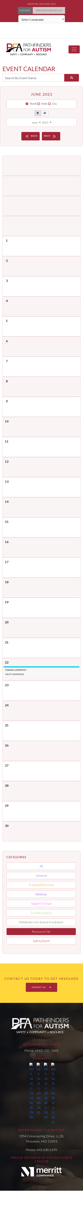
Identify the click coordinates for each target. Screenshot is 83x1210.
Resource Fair (41, 931)
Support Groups (41, 903)
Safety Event (41, 941)
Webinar (41, 894)
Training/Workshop (41, 885)
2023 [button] (45, 122)
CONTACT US (39, 987)
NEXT (50, 136)
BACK (31, 136)
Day (54, 103)
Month (33, 103)
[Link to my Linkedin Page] (39, 1088)
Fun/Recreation (41, 913)
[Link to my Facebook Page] (31, 1091)
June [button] (35, 122)
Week (44, 103)
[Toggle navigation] (74, 49)
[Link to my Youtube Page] (46, 1091)
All (41, 866)
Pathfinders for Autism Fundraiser (41, 922)
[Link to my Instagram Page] (53, 1093)
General (41, 875)
